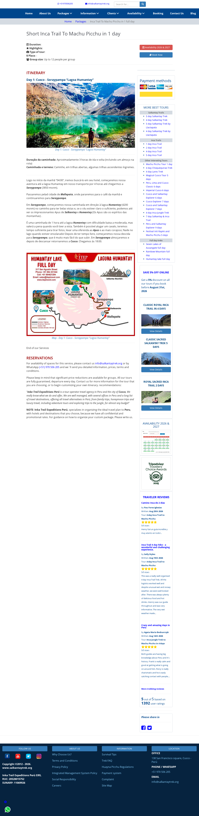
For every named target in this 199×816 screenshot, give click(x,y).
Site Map (107, 785)
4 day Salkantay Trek (156, 119)
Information (88, 13)
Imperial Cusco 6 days (157, 190)
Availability (134, 13)
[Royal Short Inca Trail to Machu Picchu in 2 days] (156, 397)
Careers (56, 785)
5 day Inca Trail (154, 155)
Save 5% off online (156, 272)
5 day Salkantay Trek (156, 116)
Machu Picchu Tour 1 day (159, 164)
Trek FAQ (107, 760)
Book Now (157, 54)
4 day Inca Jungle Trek (157, 212)
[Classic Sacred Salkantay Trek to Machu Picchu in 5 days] (156, 358)
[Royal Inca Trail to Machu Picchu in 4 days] (156, 320)
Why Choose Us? (62, 754)
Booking (158, 13)
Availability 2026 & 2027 (157, 47)
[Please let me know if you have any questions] (8, 814)
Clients (111, 13)
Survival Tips (109, 754)
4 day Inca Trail (154, 151)
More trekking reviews (152, 688)
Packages (64, 13)
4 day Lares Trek (154, 171)
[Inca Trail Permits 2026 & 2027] (156, 441)
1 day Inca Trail (154, 143)
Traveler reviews (156, 497)
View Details (156, 331)
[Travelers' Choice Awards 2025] (156, 473)
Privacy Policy (60, 767)
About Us (45, 13)
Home (28, 13)
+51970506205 (66, 3)
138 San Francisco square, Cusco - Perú (171, 760)
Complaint (108, 779)
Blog (193, 13)
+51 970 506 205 (161, 772)
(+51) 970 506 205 (49, 367)
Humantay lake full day (158, 258)
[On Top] (5, 802)
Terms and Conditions (65, 760)
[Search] (143, 4)
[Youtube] (17, 756)
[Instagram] (39, 756)
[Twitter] (149, 728)
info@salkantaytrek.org (98, 3)
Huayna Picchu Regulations (118, 767)
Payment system (111, 773)
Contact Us (177, 13)
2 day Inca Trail (154, 147)
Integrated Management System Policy (74, 773)
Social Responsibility (64, 779)
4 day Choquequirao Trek (159, 167)
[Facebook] (143, 728)
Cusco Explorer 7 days (157, 201)
